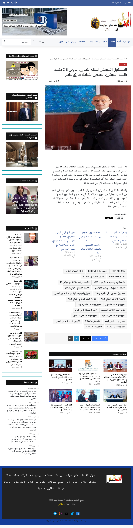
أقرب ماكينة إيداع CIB (93, 277)
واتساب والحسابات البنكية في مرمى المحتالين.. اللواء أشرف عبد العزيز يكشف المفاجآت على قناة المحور (15, 319)
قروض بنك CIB (92, 321)
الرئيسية (126, 42)
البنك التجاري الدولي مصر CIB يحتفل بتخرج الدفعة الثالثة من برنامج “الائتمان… (61, 407)
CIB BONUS (118, 271)
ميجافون (61, 504)
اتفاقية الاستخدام (66, 520)
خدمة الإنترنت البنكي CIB (112, 299)
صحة (75, 482)
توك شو (92, 482)
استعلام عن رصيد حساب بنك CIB (109, 282)
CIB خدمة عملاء (116, 277)
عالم (105, 42)
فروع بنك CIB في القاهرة (113, 316)
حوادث (98, 42)
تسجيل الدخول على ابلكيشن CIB (109, 293)
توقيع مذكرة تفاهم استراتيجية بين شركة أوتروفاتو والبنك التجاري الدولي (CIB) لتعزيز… (115, 378)
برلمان (73, 42)
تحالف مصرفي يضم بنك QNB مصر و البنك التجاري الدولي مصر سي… (61, 377)
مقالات (7, 475)
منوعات (52, 482)
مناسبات (40, 488)
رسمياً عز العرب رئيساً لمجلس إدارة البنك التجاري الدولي (116, 236)
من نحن (56, 520)
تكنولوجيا (41, 482)
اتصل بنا (49, 520)
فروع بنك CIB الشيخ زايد (89, 305)
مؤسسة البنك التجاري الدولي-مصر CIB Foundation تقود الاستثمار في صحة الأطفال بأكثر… (88, 377)
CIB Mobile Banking (97, 271)
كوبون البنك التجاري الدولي (67, 321)
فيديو (30, 482)
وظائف (60, 488)
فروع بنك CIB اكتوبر (115, 305)
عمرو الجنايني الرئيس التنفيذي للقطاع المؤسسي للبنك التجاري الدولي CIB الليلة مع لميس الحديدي (63, 240)
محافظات (82, 42)
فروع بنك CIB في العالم (85, 310)
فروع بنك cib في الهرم (114, 321)
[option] (22, 200)
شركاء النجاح (20, 475)
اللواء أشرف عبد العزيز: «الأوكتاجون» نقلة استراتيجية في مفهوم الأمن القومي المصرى (14, 338)
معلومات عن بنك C (115, 327)
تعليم (61, 482)
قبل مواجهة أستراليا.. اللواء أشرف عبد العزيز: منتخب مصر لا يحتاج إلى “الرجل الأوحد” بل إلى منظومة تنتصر (14, 357)
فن (67, 42)
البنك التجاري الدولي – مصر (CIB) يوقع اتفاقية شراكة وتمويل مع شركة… (117, 407)
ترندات (7, 482)
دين (68, 482)
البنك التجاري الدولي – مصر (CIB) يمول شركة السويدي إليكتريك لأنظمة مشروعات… (89, 407)
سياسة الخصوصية (80, 520)
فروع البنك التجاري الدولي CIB (81, 299)
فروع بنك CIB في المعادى (84, 316)
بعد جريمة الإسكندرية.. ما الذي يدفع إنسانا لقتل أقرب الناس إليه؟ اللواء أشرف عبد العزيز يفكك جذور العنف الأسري (14, 242)
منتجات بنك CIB (93, 327)
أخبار (119, 42)
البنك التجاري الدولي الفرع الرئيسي (109, 288)
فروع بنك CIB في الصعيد (112, 310)
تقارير (83, 482)
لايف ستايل (19, 482)
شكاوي (50, 488)
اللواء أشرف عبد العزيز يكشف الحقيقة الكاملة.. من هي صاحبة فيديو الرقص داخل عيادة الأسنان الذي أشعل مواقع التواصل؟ (22, 204)
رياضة (90, 42)
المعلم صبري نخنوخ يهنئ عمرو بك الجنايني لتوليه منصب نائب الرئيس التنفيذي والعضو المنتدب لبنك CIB (90, 242)
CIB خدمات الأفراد (74, 271)
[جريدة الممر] (111, 21)
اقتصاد (112, 42)
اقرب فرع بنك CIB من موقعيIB (74, 282)
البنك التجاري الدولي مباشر (76, 288)
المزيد (60, 42)
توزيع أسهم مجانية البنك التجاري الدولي (71, 293)
